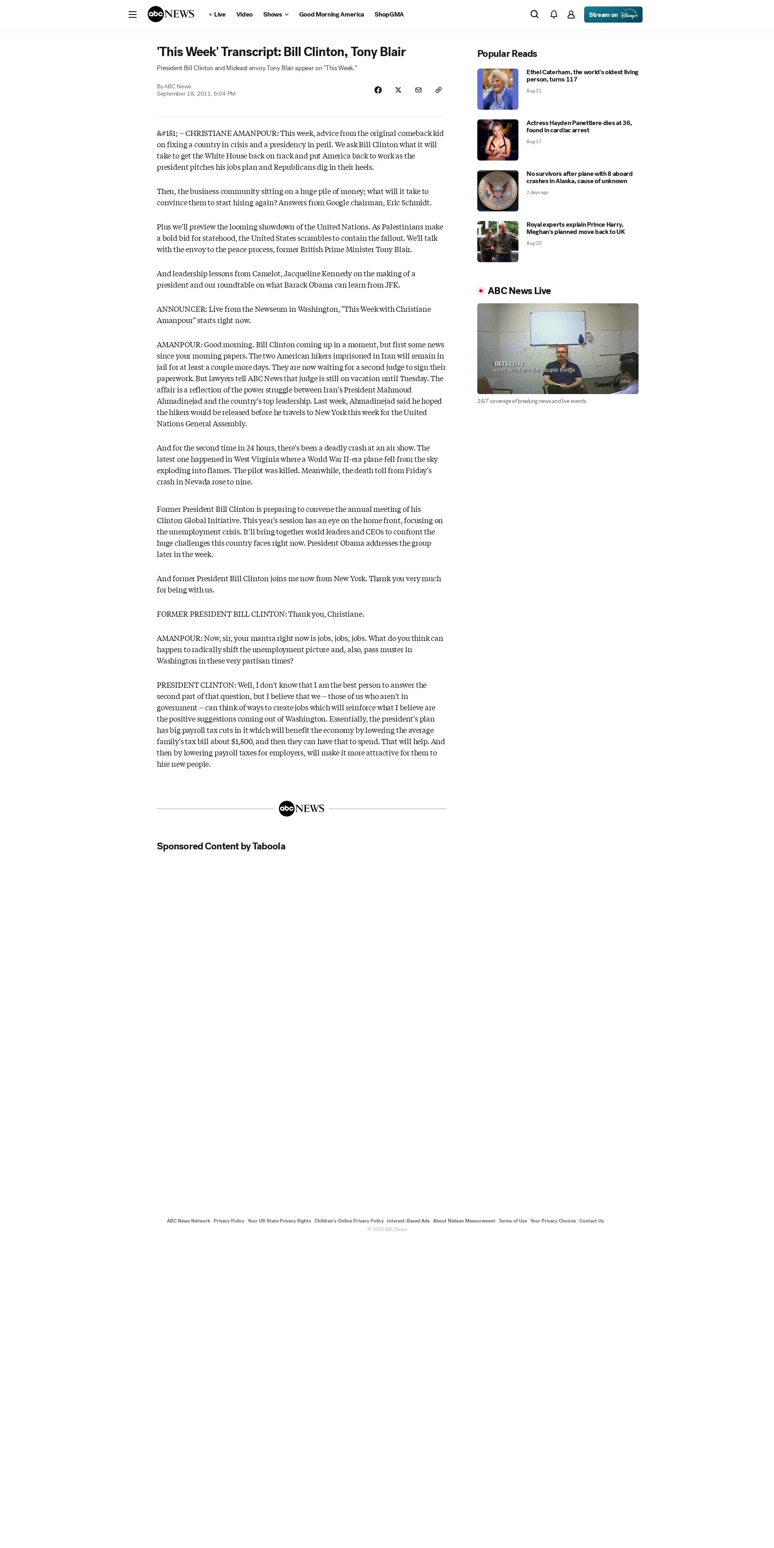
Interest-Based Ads (408, 1221)
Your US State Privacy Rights (279, 1221)
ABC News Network (188, 1221)
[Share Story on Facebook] (378, 90)
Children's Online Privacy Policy (349, 1221)
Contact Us (591, 1221)
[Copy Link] (438, 90)
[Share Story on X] (398, 90)
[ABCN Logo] (171, 14)
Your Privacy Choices (553, 1221)
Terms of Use (513, 1221)
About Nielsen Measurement (464, 1221)
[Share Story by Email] (418, 90)
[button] (132, 14)
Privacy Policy (229, 1221)
